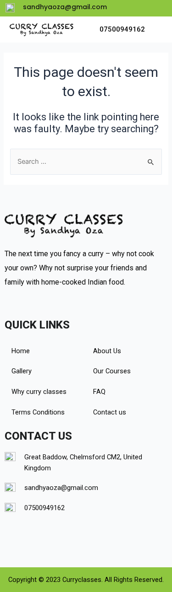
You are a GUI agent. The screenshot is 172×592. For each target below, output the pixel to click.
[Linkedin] (141, 8)
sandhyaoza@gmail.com (61, 488)
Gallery (21, 371)
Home (20, 351)
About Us (107, 351)
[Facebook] (125, 8)
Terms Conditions (38, 412)
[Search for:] (85, 161)
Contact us (109, 412)
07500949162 (122, 29)
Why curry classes (39, 391)
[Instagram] (158, 8)
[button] (154, 29)
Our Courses (112, 371)
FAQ (99, 391)
